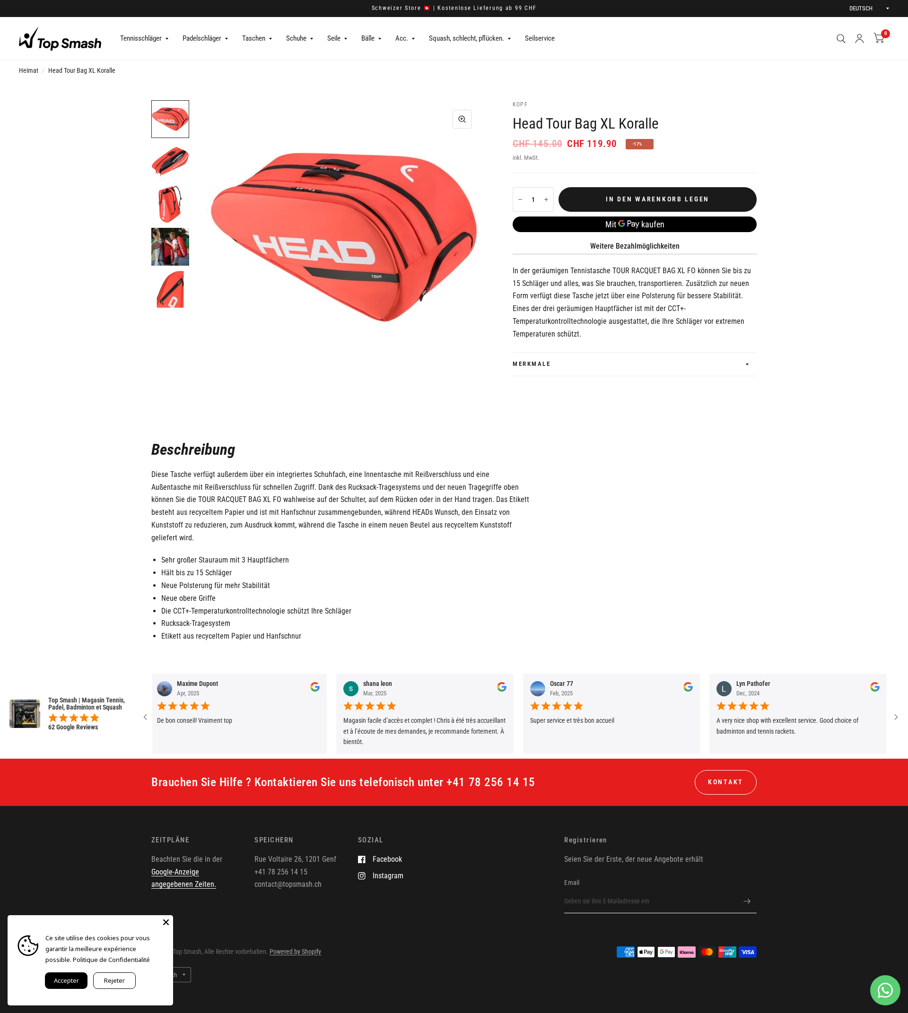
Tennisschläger (141, 38)
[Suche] (841, 38)
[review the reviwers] (293, 689)
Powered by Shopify (295, 951)
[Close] (166, 922)
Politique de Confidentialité (111, 959)
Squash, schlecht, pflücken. (466, 38)
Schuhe (296, 38)
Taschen (253, 38)
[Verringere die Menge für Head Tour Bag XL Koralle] (520, 199)
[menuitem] (144, 39)
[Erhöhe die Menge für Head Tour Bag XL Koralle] (546, 199)
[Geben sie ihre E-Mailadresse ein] (747, 901)
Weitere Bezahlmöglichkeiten (635, 246)
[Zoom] (462, 119)
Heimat (28, 70)
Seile (333, 38)
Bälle (368, 38)
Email (571, 882)
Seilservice (540, 38)
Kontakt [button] (725, 782)
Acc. (401, 38)
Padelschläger (202, 38)
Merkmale (531, 363)
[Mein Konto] (859, 38)
